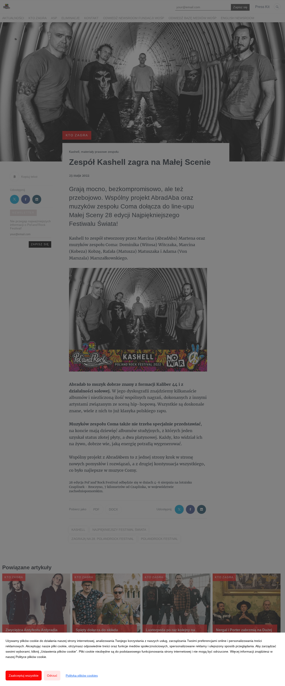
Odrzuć (52, 675)
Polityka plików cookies (82, 675)
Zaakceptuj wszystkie (24, 675)
